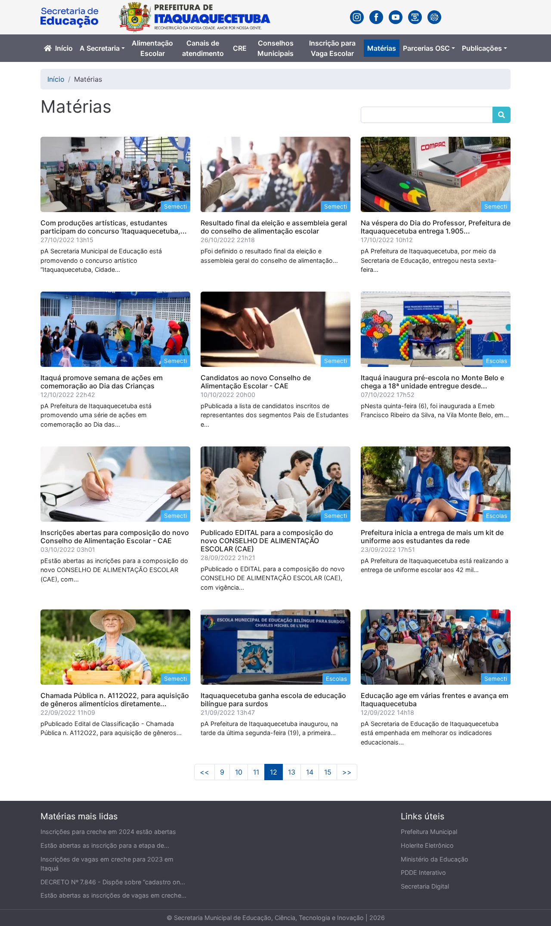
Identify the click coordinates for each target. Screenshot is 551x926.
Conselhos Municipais (275, 48)
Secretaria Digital (425, 886)
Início (64, 48)
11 (256, 772)
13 (291, 772)
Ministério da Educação (434, 859)
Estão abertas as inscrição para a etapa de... (104, 845)
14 (309, 772)
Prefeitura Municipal (429, 831)
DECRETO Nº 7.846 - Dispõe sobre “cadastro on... (112, 882)
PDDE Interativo (423, 872)
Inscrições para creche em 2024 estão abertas (108, 831)
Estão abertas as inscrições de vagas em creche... (113, 895)
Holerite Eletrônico (427, 845)
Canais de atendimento (203, 48)
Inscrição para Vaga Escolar (332, 48)
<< (204, 772)
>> (347, 772)
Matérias (381, 48)
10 (238, 772)
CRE (240, 48)
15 (327, 772)
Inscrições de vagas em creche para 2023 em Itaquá (106, 863)
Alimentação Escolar (152, 48)
